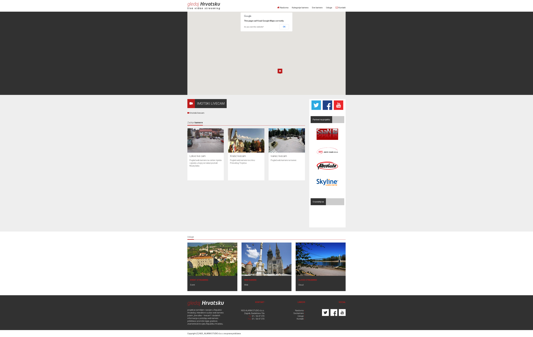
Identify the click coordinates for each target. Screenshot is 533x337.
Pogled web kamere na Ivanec (283, 160)
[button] (280, 71)
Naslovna (283, 7)
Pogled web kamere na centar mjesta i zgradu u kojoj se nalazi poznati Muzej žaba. (205, 163)
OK (284, 27)
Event (192, 285)
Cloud (301, 285)
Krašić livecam (238, 156)
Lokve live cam (197, 156)
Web (246, 285)
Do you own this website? (254, 27)
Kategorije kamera (300, 7)
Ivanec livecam (279, 156)
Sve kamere (317, 7)
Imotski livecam (196, 113)
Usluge (329, 7)
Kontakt (342, 7)
